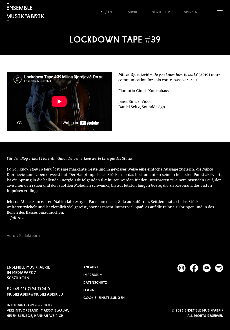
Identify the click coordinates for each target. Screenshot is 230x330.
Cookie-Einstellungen (104, 297)
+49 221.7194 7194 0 (31, 288)
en (110, 11)
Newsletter (161, 11)
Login (88, 289)
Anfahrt (90, 266)
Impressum (92, 274)
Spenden (190, 11)
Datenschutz (95, 282)
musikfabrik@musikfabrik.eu (35, 294)
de (102, 11)
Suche (133, 11)
